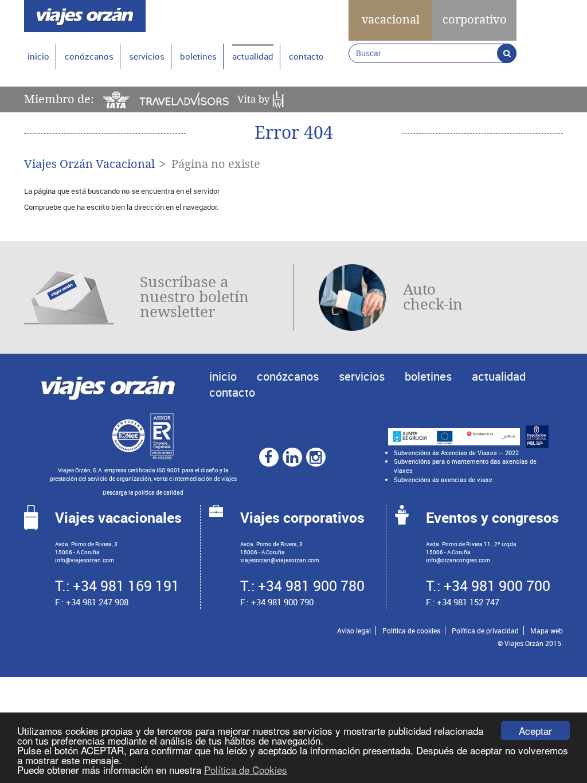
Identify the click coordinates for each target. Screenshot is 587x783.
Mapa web (546, 630)
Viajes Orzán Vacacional (89, 163)
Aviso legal (354, 630)
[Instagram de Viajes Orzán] (315, 457)
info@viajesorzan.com (84, 560)
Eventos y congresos (492, 517)
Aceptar (535, 730)
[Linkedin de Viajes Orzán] (292, 457)
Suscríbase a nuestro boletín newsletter (194, 297)
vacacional (391, 19)
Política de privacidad (485, 630)
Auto (433, 297)
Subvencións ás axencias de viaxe (443, 479)
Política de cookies (411, 630)
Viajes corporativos (302, 517)
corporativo (475, 19)
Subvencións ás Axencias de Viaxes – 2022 (456, 452)
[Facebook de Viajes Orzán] (268, 457)
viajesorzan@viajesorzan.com (279, 560)
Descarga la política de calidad (143, 492)
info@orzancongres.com (458, 560)
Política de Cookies (245, 769)
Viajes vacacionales (118, 517)
